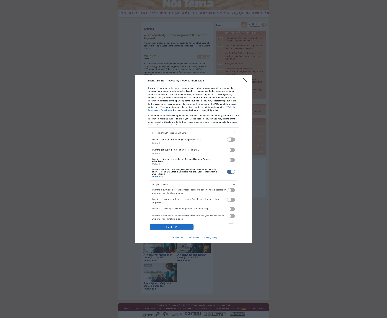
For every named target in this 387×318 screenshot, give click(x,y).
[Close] (246, 81)
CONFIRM (171, 227)
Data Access (193, 237)
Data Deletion (176, 237)
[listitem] (193, 132)
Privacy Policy (210, 237)
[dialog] (193, 159)
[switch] (231, 139)
